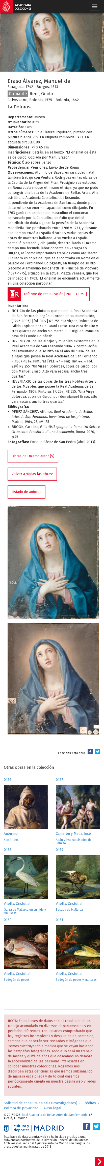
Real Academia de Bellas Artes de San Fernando (55, 1115)
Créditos (89, 1103)
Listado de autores (26, 492)
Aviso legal (52, 1108)
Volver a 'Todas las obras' (32, 474)
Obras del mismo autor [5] (33, 456)
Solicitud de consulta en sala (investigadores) (40, 1103)
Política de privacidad (21, 1108)
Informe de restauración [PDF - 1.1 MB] (55, 294)
